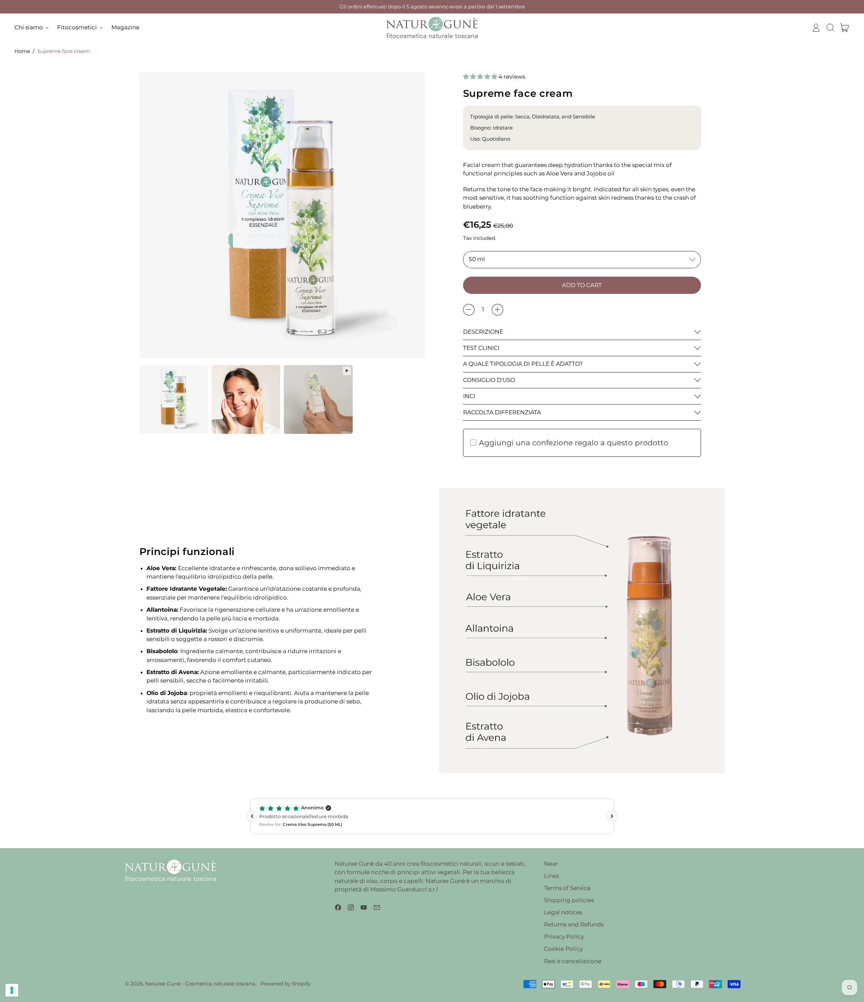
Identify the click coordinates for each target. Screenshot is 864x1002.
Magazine (125, 27)
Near (551, 863)
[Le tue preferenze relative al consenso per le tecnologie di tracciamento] (11, 990)
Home (22, 51)
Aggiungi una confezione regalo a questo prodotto (573, 442)
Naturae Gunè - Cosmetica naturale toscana (200, 983)
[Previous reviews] (252, 816)
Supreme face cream (63, 51)
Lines (551, 875)
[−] (469, 309)
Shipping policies (569, 900)
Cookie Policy (563, 948)
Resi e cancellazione (572, 961)
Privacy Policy (564, 936)
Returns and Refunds (574, 924)
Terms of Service (567, 888)
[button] (830, 28)
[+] (497, 309)
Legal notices (563, 912)
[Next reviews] (612, 816)
